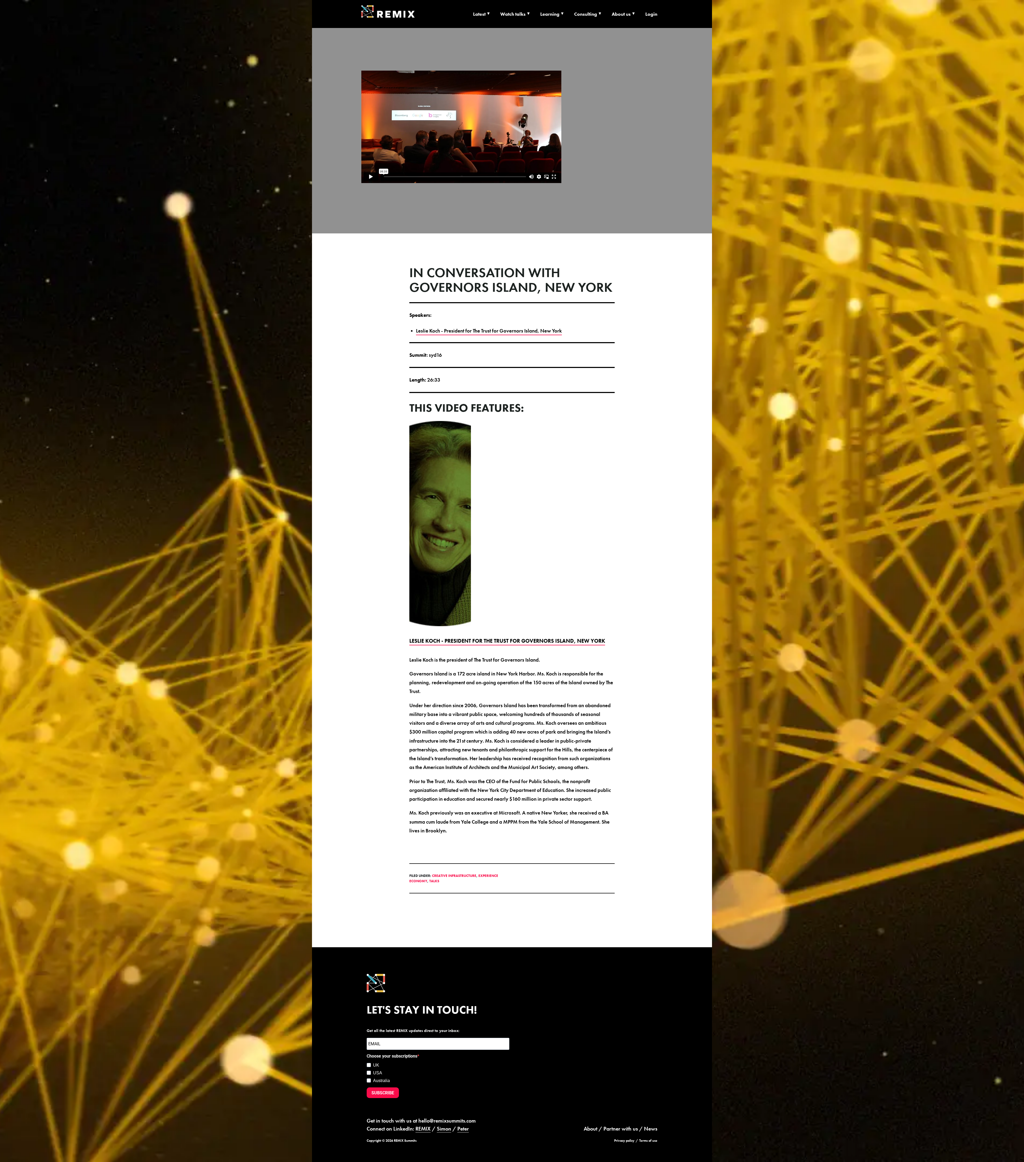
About (590, 1128)
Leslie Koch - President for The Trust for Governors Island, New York (489, 330)
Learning (549, 14)
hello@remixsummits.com (447, 1120)
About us (621, 14)
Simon (444, 1128)
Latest (479, 14)
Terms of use (648, 1140)
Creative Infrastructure (454, 875)
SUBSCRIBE (382, 1092)
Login (651, 14)
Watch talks (513, 14)
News (650, 1128)
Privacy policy (624, 1140)
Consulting (585, 14)
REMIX (423, 1128)
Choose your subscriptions (392, 1056)
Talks (434, 881)
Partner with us (620, 1128)
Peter (463, 1128)
